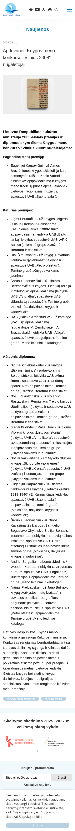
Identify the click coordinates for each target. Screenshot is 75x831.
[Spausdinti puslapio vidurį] (50, 9)
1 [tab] (37, 751)
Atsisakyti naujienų (38, 784)
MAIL (37, 9)
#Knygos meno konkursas (21, 698)
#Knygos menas (53, 698)
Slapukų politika (30, 817)
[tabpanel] (20, 742)
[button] (6, 819)
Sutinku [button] (37, 825)
